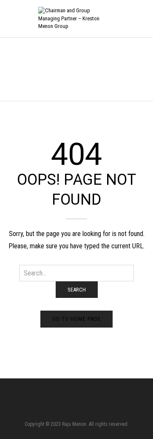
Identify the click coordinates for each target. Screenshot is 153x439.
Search (77, 289)
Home (12, 69)
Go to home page (76, 319)
